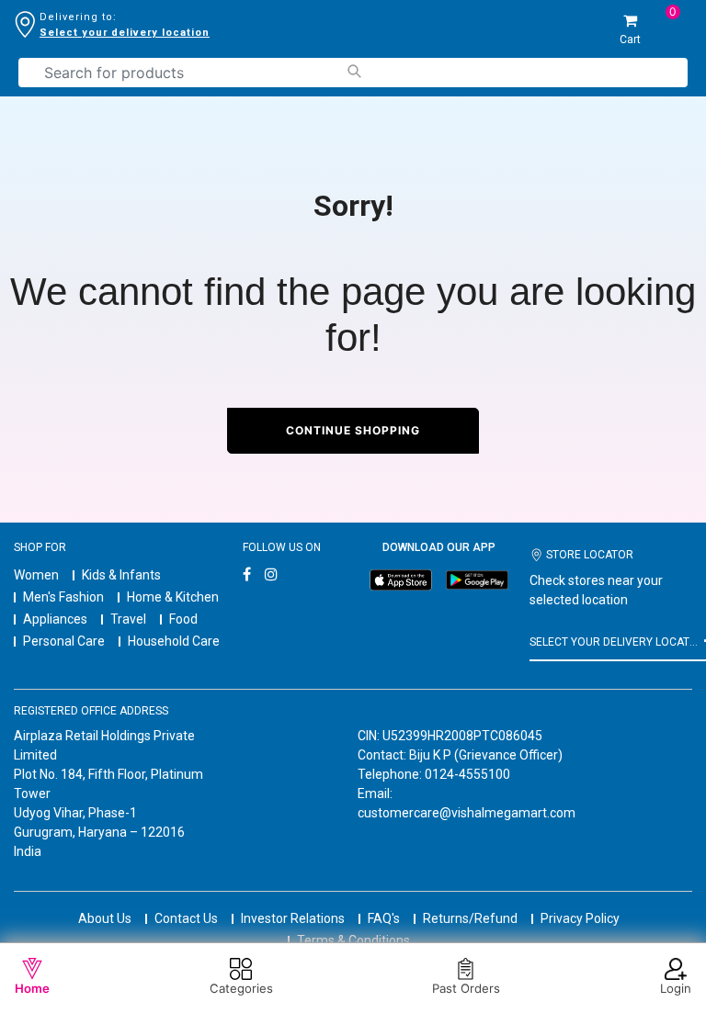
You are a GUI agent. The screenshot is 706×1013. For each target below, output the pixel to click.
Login (675, 988)
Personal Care (64, 641)
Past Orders (466, 988)
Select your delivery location (125, 33)
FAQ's (384, 918)
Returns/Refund (470, 918)
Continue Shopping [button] (353, 430)
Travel (128, 619)
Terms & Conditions (353, 940)
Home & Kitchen (173, 597)
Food (183, 619)
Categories (241, 988)
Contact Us (186, 918)
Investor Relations (293, 918)
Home (32, 988)
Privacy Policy (580, 918)
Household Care (174, 641)
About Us (104, 918)
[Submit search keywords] (353, 71)
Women (36, 575)
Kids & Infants (121, 575)
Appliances (55, 619)
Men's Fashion (63, 597)
